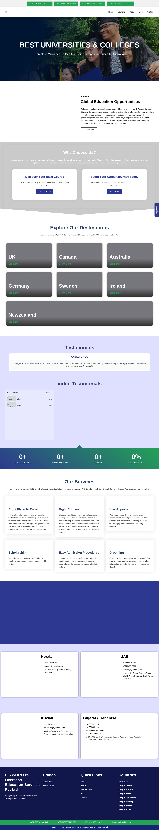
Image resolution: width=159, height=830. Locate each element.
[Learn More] (22, 264)
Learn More (14, 264)
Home (110, 12)
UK (11, 257)
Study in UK (123, 782)
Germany (19, 286)
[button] (2, 48)
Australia (119, 257)
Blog (140, 12)
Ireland (117, 286)
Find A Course (86, 790)
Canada (67, 257)
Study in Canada (125, 786)
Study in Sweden (125, 805)
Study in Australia (125, 790)
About (132, 12)
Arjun (18, 399)
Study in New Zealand (127, 798)
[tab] (29, 399)
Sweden (68, 286)
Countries (121, 12)
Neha (19, 405)
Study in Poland (124, 809)
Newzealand (22, 315)
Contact (150, 12)
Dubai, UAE (47, 782)
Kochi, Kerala (48, 786)
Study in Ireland (124, 794)
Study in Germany (125, 802)
